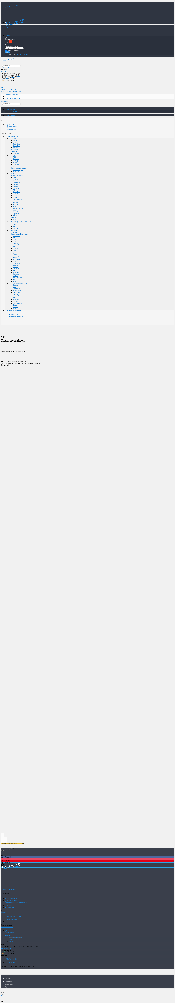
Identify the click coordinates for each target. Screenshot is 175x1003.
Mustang (16, 197)
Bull (14, 239)
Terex (15, 215)
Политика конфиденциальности (16, 902)
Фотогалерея (9, 907)
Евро (11, 941)
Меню (7, 32)
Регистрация (11, 130)
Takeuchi (16, 203)
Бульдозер (14, 111)
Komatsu (16, 147)
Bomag (15, 161)
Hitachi (15, 243)
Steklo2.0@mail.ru (11, 962)
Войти (7, 52)
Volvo (15, 166)
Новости (8, 905)
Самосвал (12, 217)
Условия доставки (11, 898)
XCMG (15, 258)
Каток (13, 155)
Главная (9, 28)
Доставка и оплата (11, 95)
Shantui (15, 140)
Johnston (16, 171)
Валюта (8, 936)
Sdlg (14, 250)
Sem (14, 237)
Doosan (15, 265)
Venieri (15, 204)
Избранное (11, 124)
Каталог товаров (10, 115)
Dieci (15, 225)
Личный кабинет (7, 927)
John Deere (16, 146)
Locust (15, 195)
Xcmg (15, 254)
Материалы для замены (15, 310)
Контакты (4, 102)
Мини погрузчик (17, 175)
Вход (9, 35)
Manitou (15, 228)
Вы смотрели (12, 126)
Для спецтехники (12, 109)
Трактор (14, 230)
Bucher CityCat (18, 170)
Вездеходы (14, 149)
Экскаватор (15, 256)
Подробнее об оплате (8, 889)
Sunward (16, 201)
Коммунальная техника (19, 168)
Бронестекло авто (11, 920)
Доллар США (14, 939)
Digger (15, 184)
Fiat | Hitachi (17, 259)
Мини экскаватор (17, 208)
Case (14, 142)
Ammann (16, 159)
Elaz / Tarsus (17, 290)
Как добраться (6, 948)
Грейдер (14, 151)
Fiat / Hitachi (17, 292)
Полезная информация (12, 98)
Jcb (14, 190)
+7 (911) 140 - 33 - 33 (8, 67)
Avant (15, 177)
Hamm (15, 162)
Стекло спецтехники (12, 918)
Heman (15, 186)
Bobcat (15, 179)
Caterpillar (16, 144)
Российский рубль (15, 937)
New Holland (17, 199)
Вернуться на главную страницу (12, 843)
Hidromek (16, 294)
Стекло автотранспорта (13, 916)
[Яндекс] (10, 42)
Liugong (16, 248)
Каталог (4, 913)
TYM (15, 232)
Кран (13, 173)
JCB (14, 157)
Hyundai (16, 188)
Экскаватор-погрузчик (19, 283)
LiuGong (16, 153)
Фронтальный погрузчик (19, 234)
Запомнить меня (13, 50)
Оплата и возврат (11, 900)
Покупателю (17, 91)
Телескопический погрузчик (21, 221)
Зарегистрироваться (23, 54)
